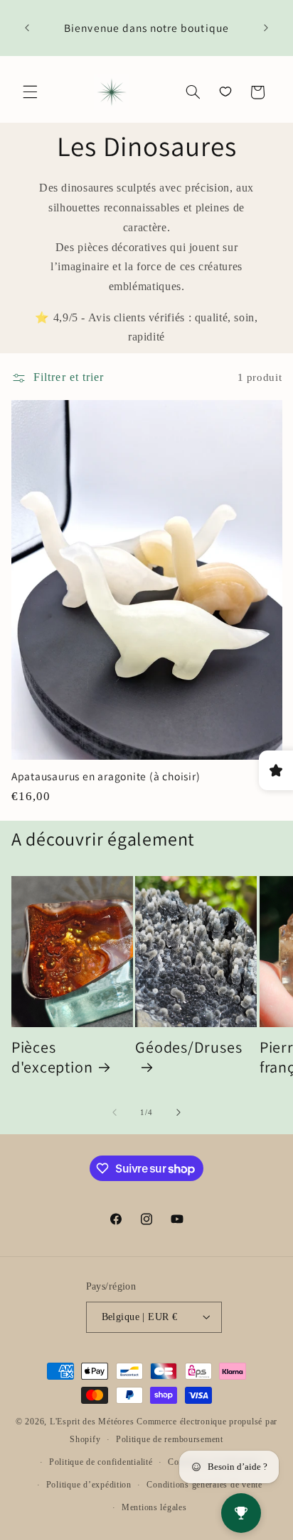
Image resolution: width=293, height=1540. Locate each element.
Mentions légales (154, 1507)
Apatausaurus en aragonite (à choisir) (106, 776)
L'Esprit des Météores (92, 1421)
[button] (30, 92)
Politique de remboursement (169, 1439)
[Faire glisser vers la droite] (178, 1112)
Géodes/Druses (188, 1047)
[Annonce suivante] (266, 28)
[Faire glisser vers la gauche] (114, 1112)
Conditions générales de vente (204, 1484)
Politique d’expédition (89, 1484)
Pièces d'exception (52, 1056)
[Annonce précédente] (27, 28)
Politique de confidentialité (101, 1462)
